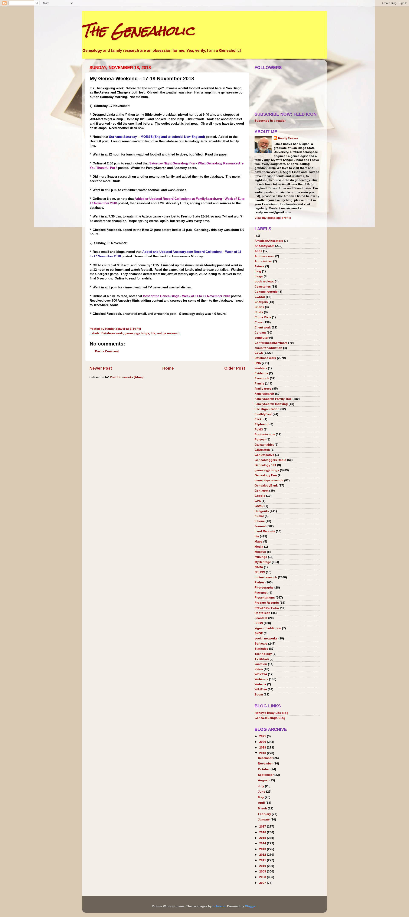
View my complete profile (273, 217)
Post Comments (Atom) (127, 377)
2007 (263, 882)
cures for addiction (268, 348)
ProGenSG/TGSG (267, 607)
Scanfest (261, 618)
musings (261, 557)
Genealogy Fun (266, 475)
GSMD (259, 506)
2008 (263, 877)
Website (260, 684)
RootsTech (262, 613)
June (262, 791)
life (153, 333)
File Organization (267, 409)
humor (259, 516)
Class (259, 322)
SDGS (259, 623)
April (262, 802)
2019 (263, 747)
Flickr (259, 419)
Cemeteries (263, 286)
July (261, 786)
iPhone (260, 521)
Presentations (265, 597)
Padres (260, 582)
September (266, 774)
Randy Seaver (288, 138)
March (263, 808)
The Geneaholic (138, 31)
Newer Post (100, 368)
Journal (260, 526)
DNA (258, 363)
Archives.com (264, 256)
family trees (263, 388)
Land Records (265, 531)
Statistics (261, 648)
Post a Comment (107, 351)
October (264, 769)
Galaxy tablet (264, 444)
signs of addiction (268, 628)
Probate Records (267, 602)
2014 (263, 843)
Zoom (259, 694)
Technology (263, 653)
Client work (263, 327)
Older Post (234, 368)
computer (261, 337)
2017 (263, 826)
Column (260, 332)
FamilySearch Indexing (271, 404)
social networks (266, 638)
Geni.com (261, 490)
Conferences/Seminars (271, 342)
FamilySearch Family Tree (273, 398)
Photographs (264, 587)
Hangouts (262, 511)
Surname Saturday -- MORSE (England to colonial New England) (157, 136)
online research (168, 333)
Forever (260, 439)
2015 (263, 837)
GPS (258, 500)
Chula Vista (263, 317)
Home (168, 368)
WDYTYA (261, 674)
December (265, 758)
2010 (263, 866)
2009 (263, 871)
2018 (263, 753)
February (265, 814)
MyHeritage (263, 562)
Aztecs (259, 266)
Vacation (261, 664)
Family (259, 383)
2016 (263, 832)
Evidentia (261, 373)
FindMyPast (263, 414)
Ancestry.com (264, 246)
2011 (263, 860)
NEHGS (260, 572)
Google (260, 495)
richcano (219, 906)
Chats (259, 312)
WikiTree (261, 689)
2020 (263, 741)
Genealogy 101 (265, 465)
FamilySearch (264, 393)
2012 (263, 854)
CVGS (259, 352)
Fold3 (259, 429)
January (264, 819)
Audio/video (263, 261)
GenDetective (264, 454)
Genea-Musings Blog (270, 718)
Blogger (250, 906)
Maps (258, 541)
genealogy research (269, 480)
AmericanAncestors (269, 240)
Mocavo (260, 551)
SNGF (259, 633)
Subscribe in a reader (270, 120)
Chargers (261, 302)
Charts (259, 307)
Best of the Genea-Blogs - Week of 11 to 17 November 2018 (186, 296)
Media (259, 546)
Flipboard (262, 424)
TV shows (262, 659)
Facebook (262, 378)
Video (259, 669)
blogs (259, 276)
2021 (263, 736)
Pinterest (261, 592)
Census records (266, 291)
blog (258, 271)
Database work (112, 333)
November (266, 763)
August (263, 780)
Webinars (261, 679)
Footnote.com (265, 434)
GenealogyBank (266, 485)
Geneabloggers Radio (270, 460)
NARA (259, 567)
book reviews (264, 281)
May (261, 797)
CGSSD (260, 296)
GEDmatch (262, 449)
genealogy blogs (137, 333)
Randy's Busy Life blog (271, 712)
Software (261, 643)
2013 (263, 849)
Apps (258, 251)
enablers (261, 368)
